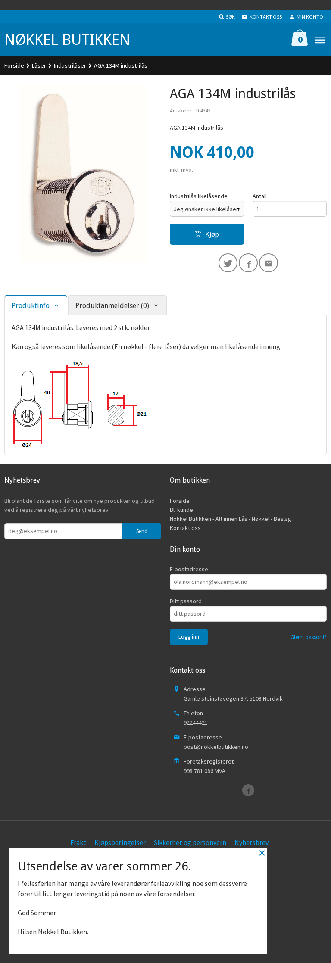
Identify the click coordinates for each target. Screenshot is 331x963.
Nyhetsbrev (251, 842)
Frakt (78, 842)
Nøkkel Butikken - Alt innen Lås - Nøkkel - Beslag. (231, 519)
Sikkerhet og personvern (190, 842)
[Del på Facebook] (248, 262)
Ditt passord (186, 601)
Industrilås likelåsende (199, 196)
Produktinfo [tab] (31, 306)
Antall (260, 196)
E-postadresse (189, 569)
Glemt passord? (308, 637)
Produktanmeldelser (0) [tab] (112, 306)
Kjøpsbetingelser (120, 842)
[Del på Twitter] (228, 262)
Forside (14, 65)
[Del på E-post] (268, 262)
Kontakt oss (185, 528)
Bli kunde (181, 510)
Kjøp (212, 234)
